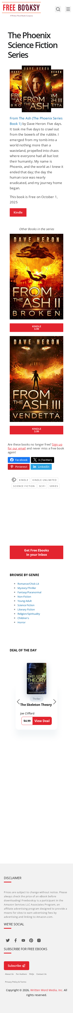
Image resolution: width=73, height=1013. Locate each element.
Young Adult (25, 601)
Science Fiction (24, 486)
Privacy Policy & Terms (15, 981)
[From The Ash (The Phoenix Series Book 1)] (36, 89)
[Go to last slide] (18, 701)
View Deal (42, 721)
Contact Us (41, 974)
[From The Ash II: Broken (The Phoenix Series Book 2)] (36, 276)
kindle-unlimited (45, 479)
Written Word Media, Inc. (46, 990)
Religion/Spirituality (29, 613)
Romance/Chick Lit (28, 583)
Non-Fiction (24, 596)
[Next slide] (54, 701)
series (54, 486)
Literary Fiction (26, 609)
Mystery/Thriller (27, 588)
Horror (22, 622)
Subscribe (14, 966)
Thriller (36, 698)
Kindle (18, 212)
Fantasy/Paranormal (29, 592)
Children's (23, 618)
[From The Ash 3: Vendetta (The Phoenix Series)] (36, 379)
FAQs (31, 974)
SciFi (42, 486)
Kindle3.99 (36, 328)
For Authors (21, 974)
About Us (9, 974)
